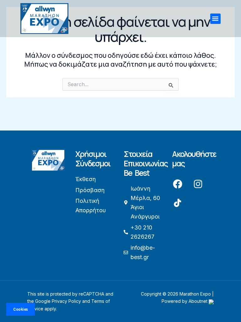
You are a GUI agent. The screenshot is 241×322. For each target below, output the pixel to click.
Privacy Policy (66, 301)
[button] (215, 19)
